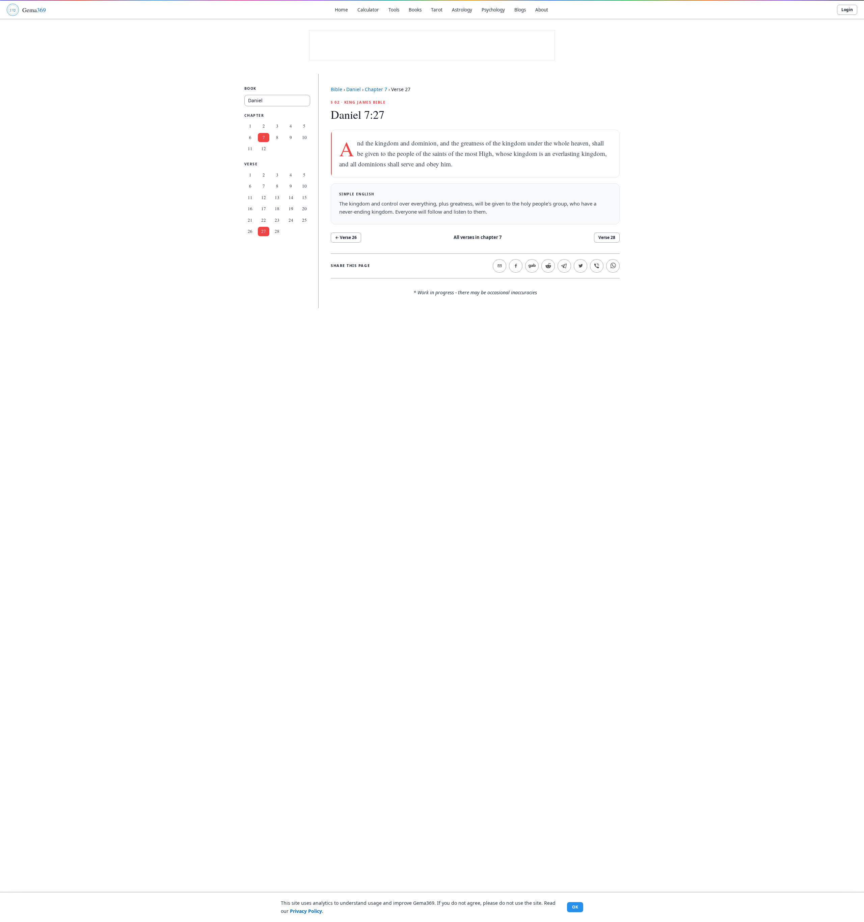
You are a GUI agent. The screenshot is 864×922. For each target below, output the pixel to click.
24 (291, 220)
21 (250, 220)
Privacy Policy (306, 911)
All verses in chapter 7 (478, 237)
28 (277, 231)
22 (263, 220)
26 (250, 231)
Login (847, 9)
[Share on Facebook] (515, 266)
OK (575, 907)
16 (250, 209)
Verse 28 (606, 237)
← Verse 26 (346, 237)
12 (263, 149)
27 (263, 231)
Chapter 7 (376, 89)
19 (291, 209)
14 (291, 197)
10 (304, 137)
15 (304, 197)
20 (304, 209)
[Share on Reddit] (548, 266)
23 (277, 220)
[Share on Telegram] (564, 266)
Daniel (353, 89)
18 (277, 209)
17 (263, 209)
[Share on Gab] (531, 266)
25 (304, 220)
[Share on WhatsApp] (612, 266)
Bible (336, 89)
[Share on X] (580, 266)
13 (277, 197)
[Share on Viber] (596, 266)
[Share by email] (499, 266)
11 (250, 149)
